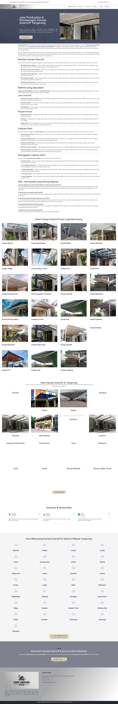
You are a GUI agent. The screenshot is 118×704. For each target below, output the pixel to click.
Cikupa (44, 550)
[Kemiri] (45, 568)
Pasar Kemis (102, 596)
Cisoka (102, 550)
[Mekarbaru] (102, 579)
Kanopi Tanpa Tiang (38, 345)
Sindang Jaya (102, 608)
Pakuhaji (45, 596)
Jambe (73, 562)
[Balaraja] (16, 545)
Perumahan (44, 443)
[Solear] (16, 614)
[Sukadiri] (45, 614)
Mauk (73, 585)
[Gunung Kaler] (45, 556)
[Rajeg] (16, 602)
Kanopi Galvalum (96, 319)
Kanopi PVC (6, 370)
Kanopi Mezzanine (8, 345)
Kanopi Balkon (66, 243)
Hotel (44, 468)
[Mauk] (73, 579)
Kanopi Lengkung (67, 370)
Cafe (15, 468)
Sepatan (44, 608)
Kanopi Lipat (35, 370)
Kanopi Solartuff (66, 294)
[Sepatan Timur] (73, 602)
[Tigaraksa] (16, 625)
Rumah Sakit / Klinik (102, 468)
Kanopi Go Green (37, 319)
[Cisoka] (102, 545)
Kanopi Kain (65, 319)
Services (80, 6)
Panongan (73, 596)
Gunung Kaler (45, 562)
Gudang (102, 393)
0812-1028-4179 (46, 680)
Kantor (102, 436)
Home (20, 26)
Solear (16, 619)
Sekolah (15, 436)
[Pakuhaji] (45, 591)
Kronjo (15, 585)
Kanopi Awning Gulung (10, 319)
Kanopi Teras (65, 268)
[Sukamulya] (73, 614)
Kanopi (24, 26)
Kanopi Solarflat (66, 345)
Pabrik (73, 410)
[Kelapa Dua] (16, 568)
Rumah (15, 393)
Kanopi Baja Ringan (38, 243)
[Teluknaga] (102, 614)
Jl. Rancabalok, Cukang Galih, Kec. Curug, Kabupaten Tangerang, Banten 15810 (58, 676)
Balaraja (16, 550)
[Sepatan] (45, 602)
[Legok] (45, 579)
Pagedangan (15, 596)
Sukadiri (45, 619)
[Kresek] (102, 568)
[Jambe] (73, 556)
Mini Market (44, 436)
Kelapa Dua (16, 573)
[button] (6, 517)
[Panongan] (73, 591)
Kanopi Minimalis (96, 243)
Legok (44, 585)
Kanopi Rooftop (95, 328)
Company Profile (72, 6)
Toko (73, 443)
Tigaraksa (15, 631)
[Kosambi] (73, 568)
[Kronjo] (16, 579)
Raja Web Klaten (77, 702)
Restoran (102, 443)
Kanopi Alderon (7, 243)
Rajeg (16, 608)
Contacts (106, 6)
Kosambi (73, 573)
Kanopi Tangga (7, 268)
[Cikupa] (45, 545)
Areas (94, 6)
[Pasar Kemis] (102, 591)
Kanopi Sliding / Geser (39, 268)
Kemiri (44, 573)
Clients (87, 6)
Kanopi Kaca (94, 268)
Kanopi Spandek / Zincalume (41, 294)
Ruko (44, 410)
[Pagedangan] (16, 591)
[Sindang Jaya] (102, 602)
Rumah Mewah (73, 468)
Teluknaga (102, 619)
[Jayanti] (102, 556)
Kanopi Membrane (96, 294)
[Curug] (16, 556)
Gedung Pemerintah (15, 443)
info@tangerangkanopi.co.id (49, 682)
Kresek (102, 573)
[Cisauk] (73, 545)
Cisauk (73, 550)
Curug (16, 562)
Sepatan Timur (73, 608)
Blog (101, 6)
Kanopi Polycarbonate (10, 294)
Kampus (73, 419)
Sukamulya (73, 619)
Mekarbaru (102, 585)
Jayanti (102, 562)
